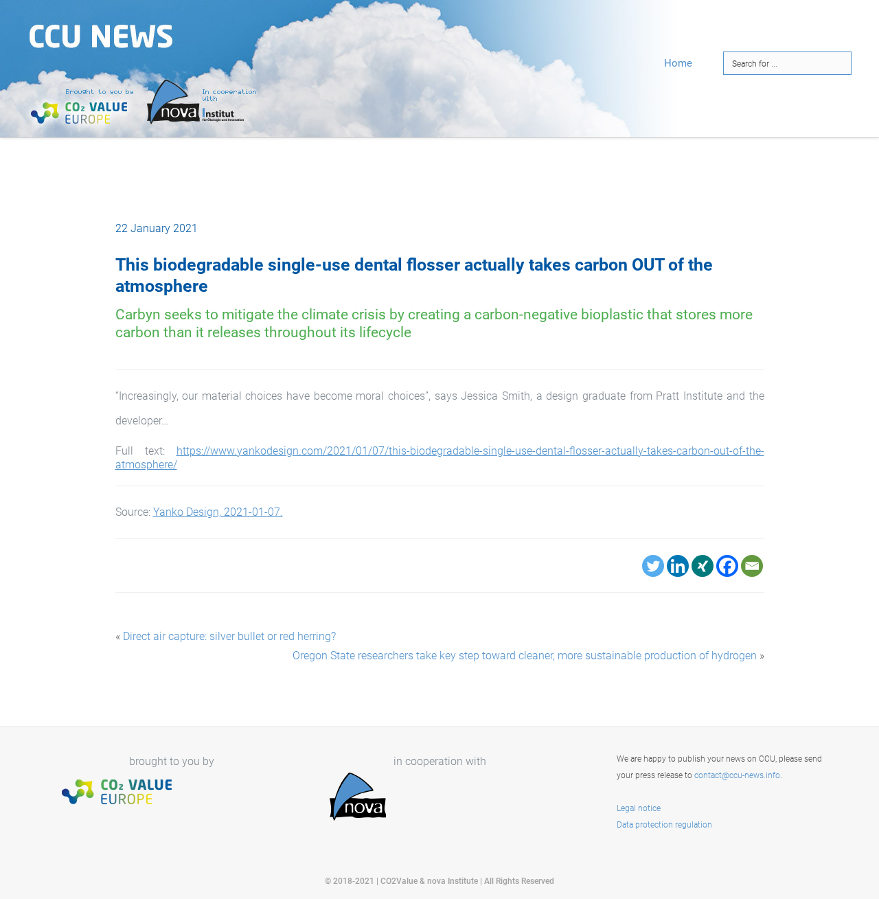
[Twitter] (653, 566)
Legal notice (639, 808)
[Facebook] (727, 566)
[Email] (752, 566)
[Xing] (703, 566)
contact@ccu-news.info (737, 775)
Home (678, 63)
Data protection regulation (664, 825)
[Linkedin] (678, 566)
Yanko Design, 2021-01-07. (218, 512)
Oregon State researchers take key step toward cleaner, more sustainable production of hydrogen (525, 655)
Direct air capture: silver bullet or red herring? (229, 636)
